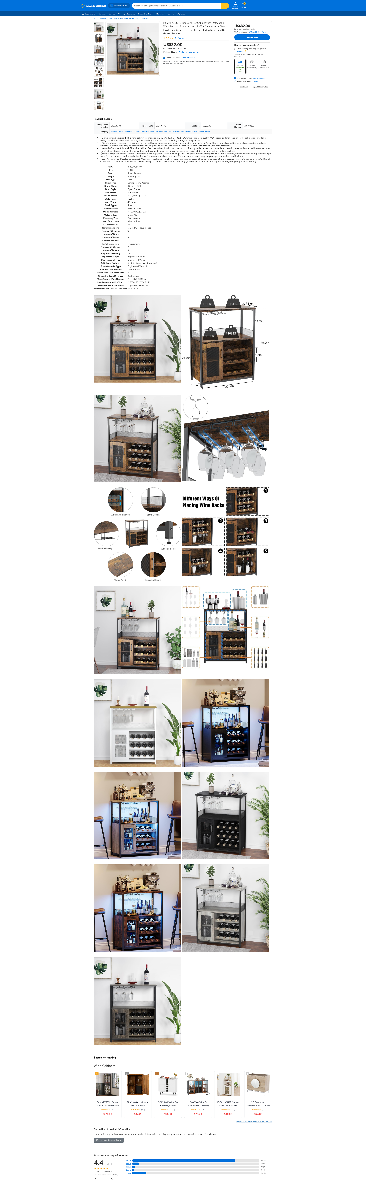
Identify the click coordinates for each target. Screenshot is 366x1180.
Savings (112, 13)
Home (96, 18)
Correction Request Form (108, 1140)
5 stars (128, 1160)
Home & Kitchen (106, 18)
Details (255, 81)
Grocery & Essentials (126, 13)
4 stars (128, 1164)
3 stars (128, 1167)
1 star (129, 1173)
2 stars (128, 1170)
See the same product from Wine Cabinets (254, 1121)
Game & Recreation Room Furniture (135, 18)
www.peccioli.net (189, 57)
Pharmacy (160, 13)
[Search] (225, 6)
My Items (181, 13)
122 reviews (182, 38)
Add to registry (261, 86)
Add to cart (252, 37)
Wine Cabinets (204, 131)
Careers (171, 13)
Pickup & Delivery (145, 13)
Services (102, 13)
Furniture (117, 18)
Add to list (244, 86)
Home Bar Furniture (171, 131)
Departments (90, 13)
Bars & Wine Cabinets (189, 131)
